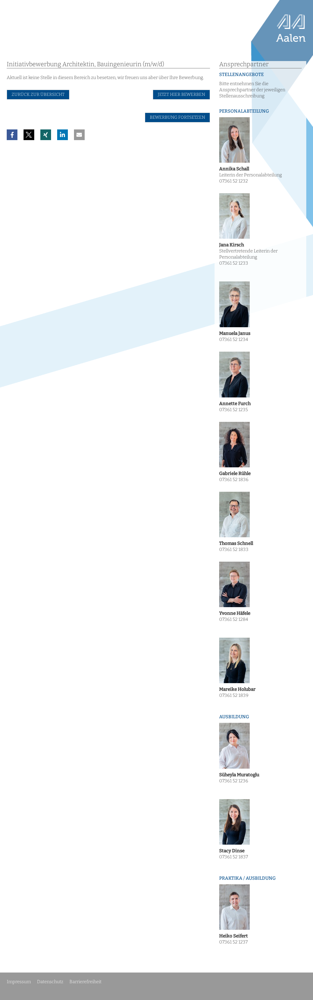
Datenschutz (50, 981)
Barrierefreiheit (85, 981)
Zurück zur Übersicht (38, 94)
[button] (12, 134)
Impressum (19, 981)
